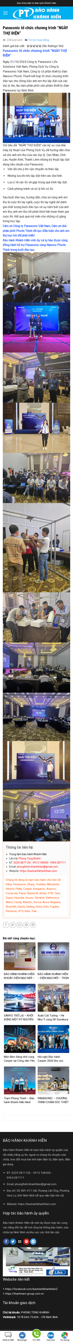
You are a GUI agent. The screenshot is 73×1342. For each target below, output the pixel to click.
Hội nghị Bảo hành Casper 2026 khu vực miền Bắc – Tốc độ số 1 (52, 1060)
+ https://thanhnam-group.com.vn (23, 1293)
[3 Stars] (34, 46)
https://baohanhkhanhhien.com (37, 1204)
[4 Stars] (37, 46)
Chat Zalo (50, 1340)
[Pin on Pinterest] (26, 925)
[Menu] (5, 13)
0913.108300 (42, 1173)
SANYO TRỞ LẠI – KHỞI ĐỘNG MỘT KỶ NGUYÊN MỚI (18, 1019)
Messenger (22, 1340)
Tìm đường (64, 1340)
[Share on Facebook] (6, 925)
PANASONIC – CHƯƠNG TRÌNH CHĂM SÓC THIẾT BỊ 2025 (53, 1102)
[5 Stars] (40, 46)
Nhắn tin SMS (8, 1340)
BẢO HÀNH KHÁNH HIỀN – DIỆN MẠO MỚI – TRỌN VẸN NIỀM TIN (53, 978)
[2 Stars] (31, 46)
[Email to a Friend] (19, 925)
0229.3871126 (21, 1173)
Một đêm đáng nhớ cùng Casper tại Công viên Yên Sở (19, 1060)
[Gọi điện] (36, 1334)
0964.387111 (15, 1177)
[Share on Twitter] (13, 925)
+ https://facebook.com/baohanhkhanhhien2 (30, 1289)
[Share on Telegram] (33, 925)
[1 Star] (28, 46)
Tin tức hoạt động (38, 39)
